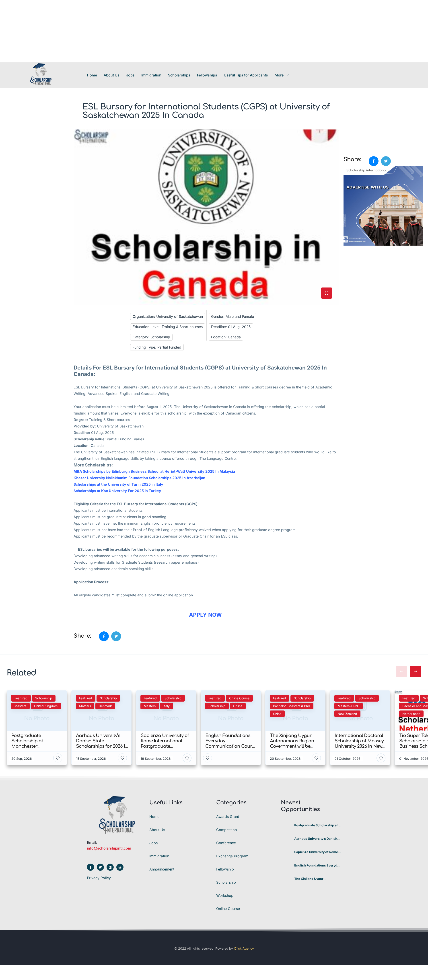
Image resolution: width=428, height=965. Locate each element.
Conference (226, 843)
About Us (111, 75)
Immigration (151, 75)
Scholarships (179, 75)
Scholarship (226, 882)
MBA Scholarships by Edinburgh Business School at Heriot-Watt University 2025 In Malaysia (155, 471)
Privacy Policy (99, 878)
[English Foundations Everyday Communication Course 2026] (286, 865)
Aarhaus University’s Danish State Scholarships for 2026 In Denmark (317, 838)
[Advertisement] (134, 31)
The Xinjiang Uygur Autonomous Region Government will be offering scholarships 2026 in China (315, 878)
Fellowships (207, 75)
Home (92, 75)
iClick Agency (244, 948)
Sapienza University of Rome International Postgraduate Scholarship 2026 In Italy (316, 852)
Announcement (161, 869)
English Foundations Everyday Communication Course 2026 (317, 865)
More (279, 75)
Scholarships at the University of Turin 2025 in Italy (118, 484)
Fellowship (225, 869)
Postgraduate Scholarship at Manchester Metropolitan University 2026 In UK (316, 825)
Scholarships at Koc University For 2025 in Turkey (117, 491)
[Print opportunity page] (347, 132)
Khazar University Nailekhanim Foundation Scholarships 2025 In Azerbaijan (139, 478)
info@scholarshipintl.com (109, 848)
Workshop (224, 895)
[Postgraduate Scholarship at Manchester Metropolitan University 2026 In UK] (286, 825)
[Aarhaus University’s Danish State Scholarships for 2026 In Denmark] (286, 839)
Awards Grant (227, 816)
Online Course (228, 908)
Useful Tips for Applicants (246, 75)
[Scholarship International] (40, 75)
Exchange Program (232, 856)
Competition (226, 829)
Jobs (130, 75)
